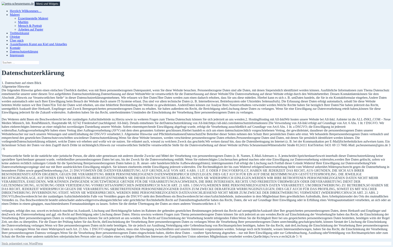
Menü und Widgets (47, 3)
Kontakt (15, 48)
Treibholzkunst (19, 33)
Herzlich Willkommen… (26, 11)
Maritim (23, 22)
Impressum (17, 55)
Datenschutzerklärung (24, 51)
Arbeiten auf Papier (30, 29)
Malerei (15, 14)
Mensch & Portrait (30, 25)
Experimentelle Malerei (33, 18)
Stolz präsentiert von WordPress (22, 243)
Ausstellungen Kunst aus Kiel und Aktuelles (38, 44)
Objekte (15, 37)
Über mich (17, 40)
